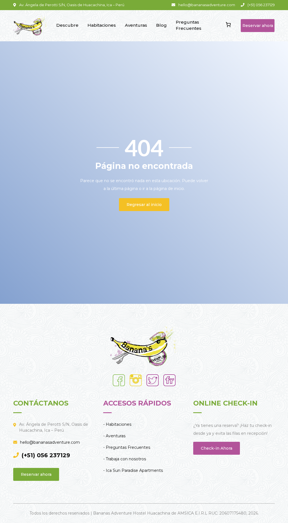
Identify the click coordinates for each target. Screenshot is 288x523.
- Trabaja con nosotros (124, 458)
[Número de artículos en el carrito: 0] (228, 24)
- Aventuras (114, 435)
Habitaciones (101, 25)
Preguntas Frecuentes (188, 25)
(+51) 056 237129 (46, 455)
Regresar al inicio (144, 204)
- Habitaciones (117, 424)
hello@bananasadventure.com (50, 442)
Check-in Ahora (216, 448)
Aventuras (136, 25)
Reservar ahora (257, 25)
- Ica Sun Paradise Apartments (133, 470)
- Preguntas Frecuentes (126, 447)
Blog (161, 25)
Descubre (67, 25)
